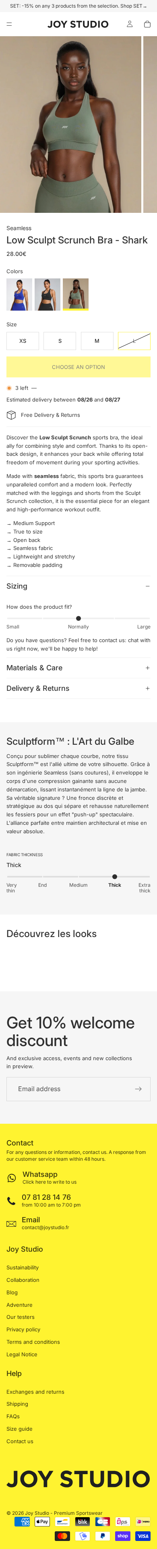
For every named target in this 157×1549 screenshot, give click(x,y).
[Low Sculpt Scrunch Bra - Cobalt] (19, 294)
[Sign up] (138, 1089)
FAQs (13, 1416)
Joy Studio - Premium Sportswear (64, 1513)
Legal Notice (21, 1354)
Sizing (16, 586)
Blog (12, 1292)
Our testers (20, 1317)
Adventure (19, 1305)
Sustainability (22, 1267)
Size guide (19, 1428)
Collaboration (22, 1280)
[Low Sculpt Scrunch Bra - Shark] (76, 294)
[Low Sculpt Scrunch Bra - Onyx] (47, 294)
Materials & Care (34, 667)
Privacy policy (23, 1329)
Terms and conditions (33, 1342)
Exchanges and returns (35, 1391)
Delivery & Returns (38, 688)
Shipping (17, 1404)
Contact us (19, 1441)
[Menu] (9, 24)
